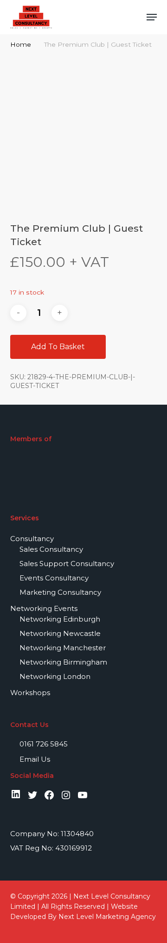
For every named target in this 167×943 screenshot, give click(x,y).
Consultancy (32, 538)
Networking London (54, 676)
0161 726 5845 (43, 744)
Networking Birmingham (63, 662)
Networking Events (43, 608)
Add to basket (58, 346)
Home (20, 44)
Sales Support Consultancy (66, 563)
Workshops (30, 692)
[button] (152, 17)
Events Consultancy (54, 577)
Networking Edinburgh (59, 619)
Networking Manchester (62, 647)
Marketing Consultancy (60, 592)
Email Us (34, 759)
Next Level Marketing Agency (107, 916)
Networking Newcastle (60, 633)
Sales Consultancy (51, 549)
